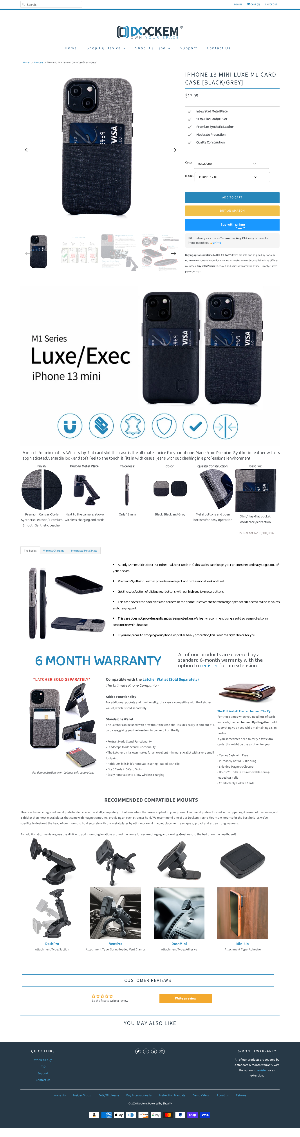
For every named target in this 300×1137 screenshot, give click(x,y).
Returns (241, 1095)
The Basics (30, 551)
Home (71, 48)
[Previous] (27, 150)
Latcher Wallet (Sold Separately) (171, 679)
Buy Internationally (139, 1095)
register (209, 666)
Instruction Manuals (172, 1095)
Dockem (142, 1104)
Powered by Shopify (160, 1104)
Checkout (271, 4)
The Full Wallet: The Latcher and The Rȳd (244, 711)
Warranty (60, 1095)
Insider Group (82, 1095)
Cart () (255, 4)
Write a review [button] (185, 998)
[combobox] (231, 164)
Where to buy (43, 1060)
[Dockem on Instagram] (154, 1051)
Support (188, 48)
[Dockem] (150, 32)
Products (38, 62)
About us (223, 1095)
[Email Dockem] (162, 1051)
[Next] (174, 150)
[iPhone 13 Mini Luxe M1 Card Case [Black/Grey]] (101, 150)
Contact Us (219, 48)
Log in (238, 4)
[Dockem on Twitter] (138, 1051)
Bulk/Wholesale (108, 1095)
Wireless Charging (53, 551)
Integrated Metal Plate (84, 551)
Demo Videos (201, 1095)
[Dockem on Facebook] (146, 1051)
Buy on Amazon (232, 211)
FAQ (42, 1067)
